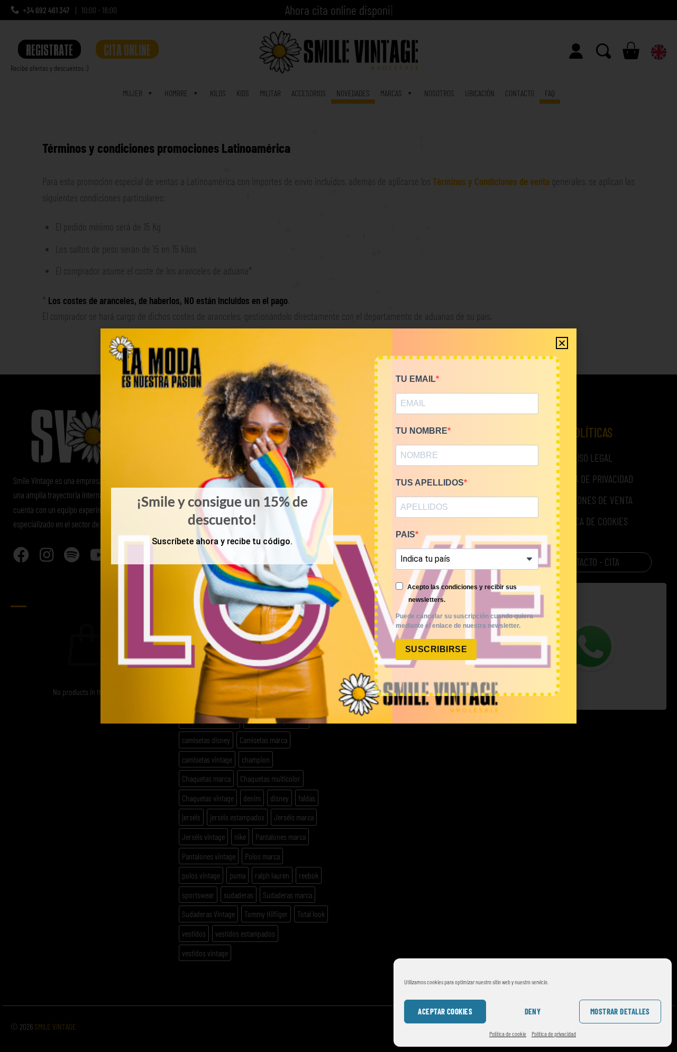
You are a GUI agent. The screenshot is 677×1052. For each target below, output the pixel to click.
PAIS (405, 534)
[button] (562, 343)
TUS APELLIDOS (430, 482)
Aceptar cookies (445, 1011)
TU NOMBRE (421, 430)
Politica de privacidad (554, 1033)
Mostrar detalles (620, 1011)
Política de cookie (507, 1033)
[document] (338, 526)
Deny (533, 1011)
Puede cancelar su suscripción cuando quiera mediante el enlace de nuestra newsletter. (464, 620)
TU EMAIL (416, 378)
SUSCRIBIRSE (436, 649)
